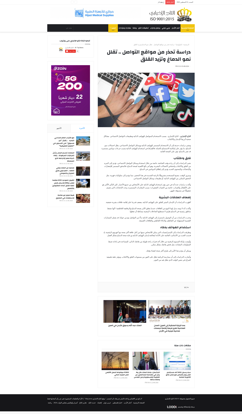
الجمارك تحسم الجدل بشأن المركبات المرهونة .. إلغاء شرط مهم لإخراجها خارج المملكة (63, 157)
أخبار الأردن (176, 27)
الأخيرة (82, 128)
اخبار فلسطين (117, 403)
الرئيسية (186, 44)
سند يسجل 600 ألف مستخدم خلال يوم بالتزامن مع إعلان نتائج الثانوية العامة (178, 375)
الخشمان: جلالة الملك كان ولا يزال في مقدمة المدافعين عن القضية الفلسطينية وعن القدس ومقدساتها (147, 376)
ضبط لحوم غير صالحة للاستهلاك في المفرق (65, 197)
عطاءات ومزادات (125, 27)
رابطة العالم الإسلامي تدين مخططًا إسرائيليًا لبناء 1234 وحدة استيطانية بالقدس (137, 2)
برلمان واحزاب (155, 27)
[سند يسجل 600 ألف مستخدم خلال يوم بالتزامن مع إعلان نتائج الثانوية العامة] (177, 361)
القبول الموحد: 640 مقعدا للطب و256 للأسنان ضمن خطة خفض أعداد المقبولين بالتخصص (63, 184)
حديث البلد (92, 403)
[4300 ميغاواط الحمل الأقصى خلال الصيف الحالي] (115, 361)
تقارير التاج (83, 403)
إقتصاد (99, 403)
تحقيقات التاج (143, 27)
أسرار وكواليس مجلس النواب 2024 (66, 403)
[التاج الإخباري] (171, 14)
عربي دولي (166, 27)
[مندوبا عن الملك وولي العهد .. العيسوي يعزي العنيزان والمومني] (83, 171)
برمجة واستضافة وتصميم (186, 407)
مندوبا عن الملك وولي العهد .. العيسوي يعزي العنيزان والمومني (64, 170)
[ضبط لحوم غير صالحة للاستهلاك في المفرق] (83, 198)
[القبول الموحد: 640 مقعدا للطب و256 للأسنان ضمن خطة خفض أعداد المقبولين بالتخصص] (83, 183)
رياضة (135, 27)
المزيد (113, 27)
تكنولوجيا (179, 44)
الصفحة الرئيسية (187, 27)
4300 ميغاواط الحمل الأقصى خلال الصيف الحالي (117, 373)
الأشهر (59, 128)
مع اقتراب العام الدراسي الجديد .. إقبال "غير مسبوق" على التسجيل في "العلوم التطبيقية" (63, 142)
